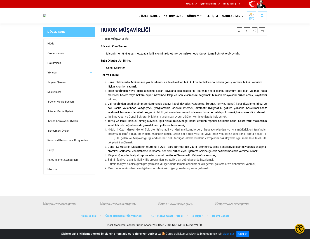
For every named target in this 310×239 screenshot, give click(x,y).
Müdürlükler (54, 92)
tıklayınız (228, 233)
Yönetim (52, 72)
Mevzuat (53, 169)
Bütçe (51, 150)
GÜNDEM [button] (193, 16)
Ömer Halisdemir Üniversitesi (123, 215)
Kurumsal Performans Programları (68, 140)
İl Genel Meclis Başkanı (61, 101)
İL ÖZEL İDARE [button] (148, 16)
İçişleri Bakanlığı (208, 4)
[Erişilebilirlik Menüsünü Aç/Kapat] (300, 229)
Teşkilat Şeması (57, 82)
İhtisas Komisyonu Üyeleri (63, 121)
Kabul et (242, 233)
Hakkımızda (54, 63)
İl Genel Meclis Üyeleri (60, 111)
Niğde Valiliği (229, 4)
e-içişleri (197, 215)
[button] (254, 30)
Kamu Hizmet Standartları (63, 159)
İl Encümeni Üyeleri (58, 130)
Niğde (51, 43)
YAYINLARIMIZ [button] (231, 16)
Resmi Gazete (220, 215)
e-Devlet (189, 4)
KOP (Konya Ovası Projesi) (167, 215)
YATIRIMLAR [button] (172, 16)
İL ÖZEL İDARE (56, 31)
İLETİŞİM (212, 16)
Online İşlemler (56, 53)
